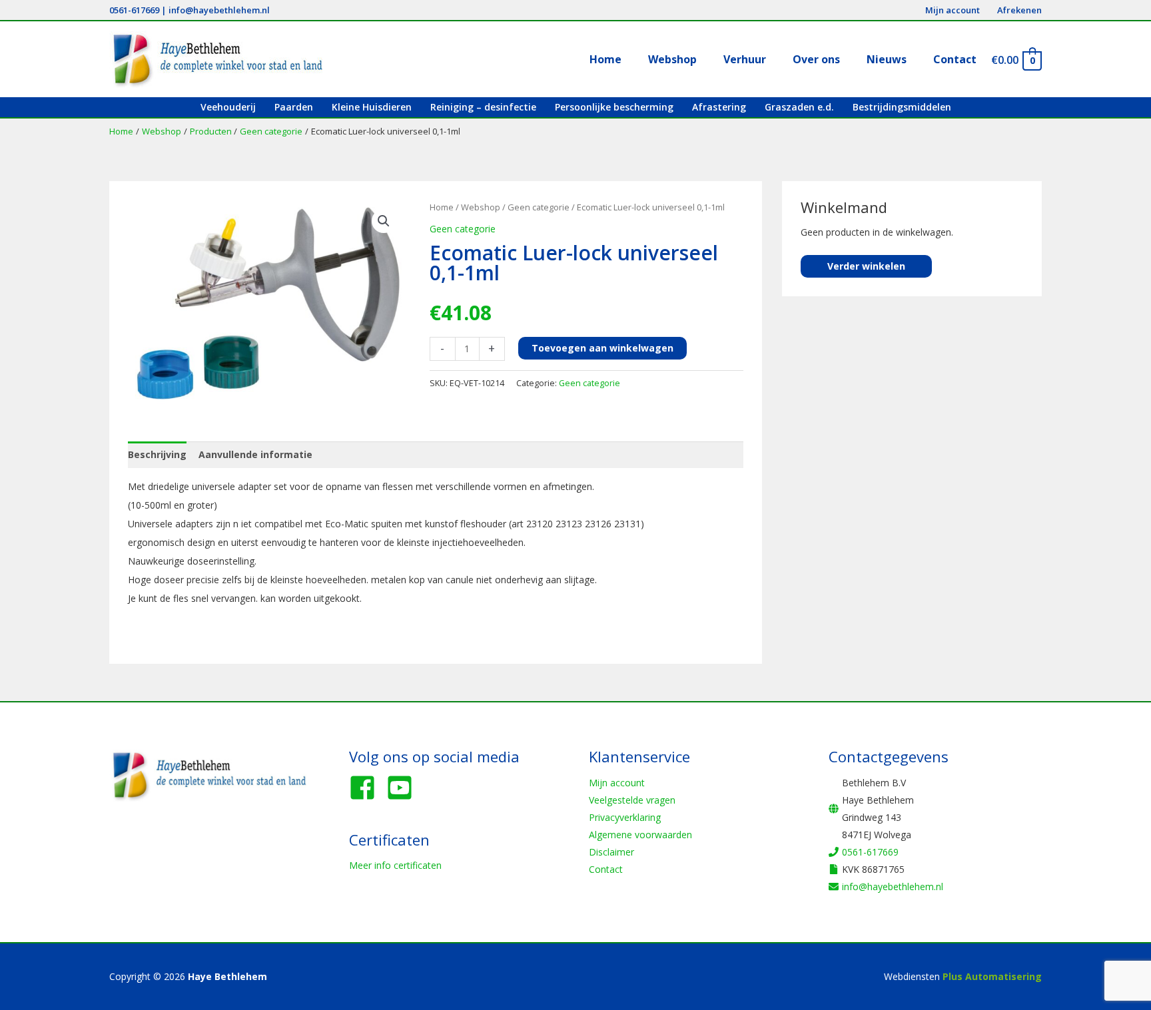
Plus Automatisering (992, 976)
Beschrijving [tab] (157, 454)
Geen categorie (539, 207)
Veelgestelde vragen (632, 800)
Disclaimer (611, 852)
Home (442, 207)
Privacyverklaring (625, 817)
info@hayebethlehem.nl (219, 10)
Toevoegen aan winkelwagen (602, 348)
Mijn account (617, 782)
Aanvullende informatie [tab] (255, 454)
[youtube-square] (403, 787)
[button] (384, 221)
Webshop (480, 207)
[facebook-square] (366, 787)
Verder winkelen (866, 266)
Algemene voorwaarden (640, 834)
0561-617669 (134, 10)
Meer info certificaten (395, 865)
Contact (606, 869)
